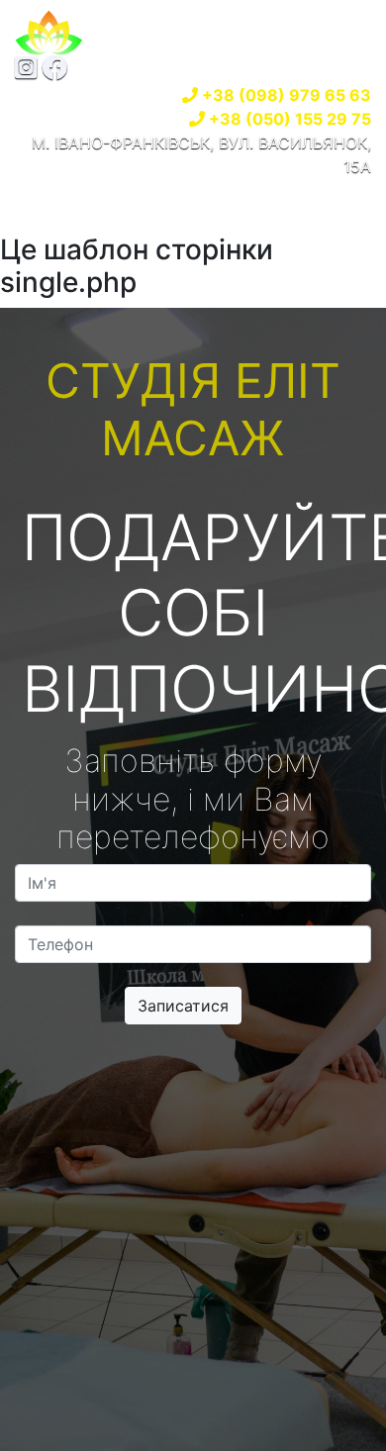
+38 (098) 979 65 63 (286, 95)
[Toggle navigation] (58, 206)
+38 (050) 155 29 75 (290, 119)
